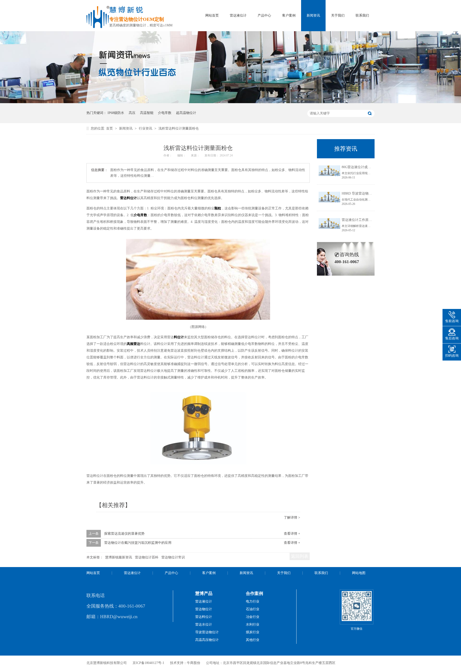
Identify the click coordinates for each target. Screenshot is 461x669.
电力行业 (252, 601)
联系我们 (362, 15)
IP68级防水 (116, 113)
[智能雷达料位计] (230, 102)
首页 (110, 128)
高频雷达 (133, 344)
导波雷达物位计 (207, 632)
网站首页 (212, 15)
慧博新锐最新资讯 (118, 557)
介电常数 (164, 113)
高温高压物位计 (207, 640)
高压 (132, 113)
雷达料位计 (128, 198)
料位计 (179, 337)
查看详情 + (292, 533)
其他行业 (252, 640)
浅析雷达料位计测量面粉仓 (178, 128)
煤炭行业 (252, 632)
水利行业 (252, 624)
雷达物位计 (203, 609)
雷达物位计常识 (173, 557)
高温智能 (146, 113)
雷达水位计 (203, 624)
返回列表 (299, 556)
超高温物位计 (186, 113)
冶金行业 (252, 617)
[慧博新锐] (97, 27)
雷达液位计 (238, 15)
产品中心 (264, 15)
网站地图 (358, 573)
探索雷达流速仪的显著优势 (124, 533)
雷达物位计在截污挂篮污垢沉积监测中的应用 (137, 543)
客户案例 (289, 15)
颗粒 (217, 208)
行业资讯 (146, 128)
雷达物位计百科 (146, 557)
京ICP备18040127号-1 (148, 663)
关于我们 (338, 15)
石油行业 (252, 609)
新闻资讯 (313, 15)
